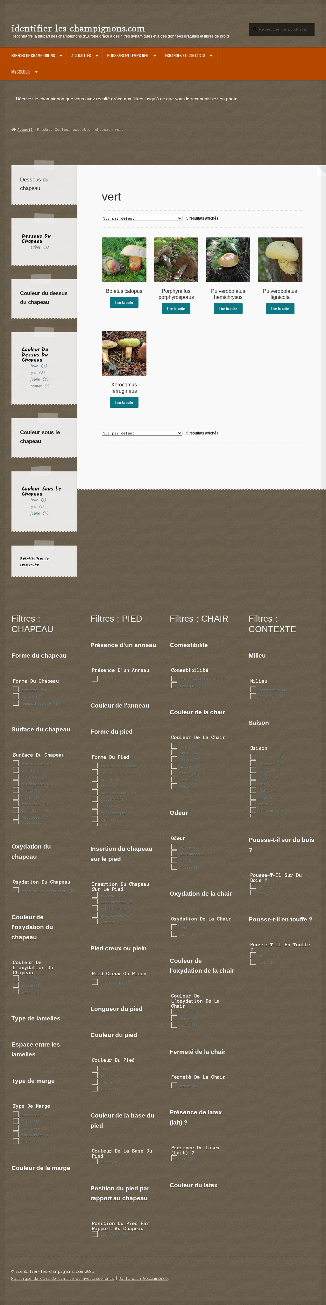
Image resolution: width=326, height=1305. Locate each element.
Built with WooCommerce (143, 1278)
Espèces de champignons (33, 55)
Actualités (81, 55)
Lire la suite (124, 302)
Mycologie (20, 71)
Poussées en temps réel (128, 55)
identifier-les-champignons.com (78, 28)
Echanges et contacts (185, 55)
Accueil (25, 129)
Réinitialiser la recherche (34, 561)
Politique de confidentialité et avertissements (62, 1278)
